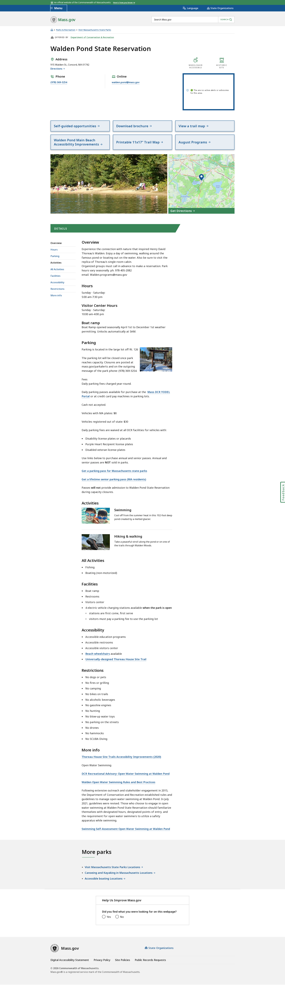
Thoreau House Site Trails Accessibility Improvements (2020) (121, 757)
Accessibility (57, 282)
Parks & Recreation (65, 30)
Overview (56, 243)
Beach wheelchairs (97, 653)
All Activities (57, 269)
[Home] (52, 30)
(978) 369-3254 (58, 82)
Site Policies (122, 960)
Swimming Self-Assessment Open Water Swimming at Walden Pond (126, 829)
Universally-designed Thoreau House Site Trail (115, 659)
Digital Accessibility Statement (69, 960)
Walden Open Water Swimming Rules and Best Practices (118, 782)
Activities (55, 262)
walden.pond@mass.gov (126, 82)
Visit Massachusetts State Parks (94, 30)
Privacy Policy (102, 960)
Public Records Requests (150, 960)
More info (56, 295)
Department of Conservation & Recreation (92, 37)
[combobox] (193, 19)
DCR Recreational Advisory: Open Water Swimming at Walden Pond (126, 773)
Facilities (55, 275)
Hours (54, 249)
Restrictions (57, 289)
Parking (54, 256)
